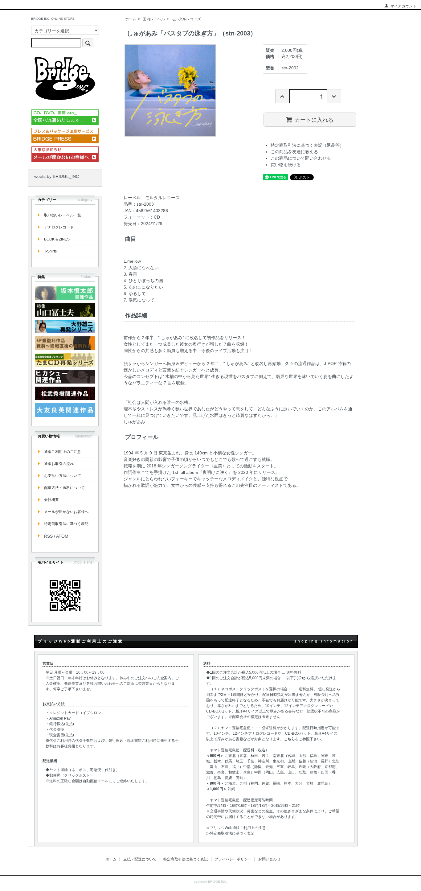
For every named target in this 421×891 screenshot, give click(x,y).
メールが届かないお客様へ (66, 512)
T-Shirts (50, 251)
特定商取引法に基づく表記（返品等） (307, 145)
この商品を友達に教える (294, 151)
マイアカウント (403, 6)
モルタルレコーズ (186, 19)
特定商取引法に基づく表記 (66, 524)
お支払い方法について (62, 476)
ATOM (62, 536)
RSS (48, 536)
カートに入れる (314, 119)
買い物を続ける (286, 164)
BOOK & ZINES (57, 239)
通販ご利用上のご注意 (62, 452)
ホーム (130, 19)
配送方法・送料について (64, 488)
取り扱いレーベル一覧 (62, 215)
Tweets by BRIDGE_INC (55, 176)
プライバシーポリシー (233, 859)
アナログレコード (59, 227)
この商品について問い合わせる (301, 158)
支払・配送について (140, 859)
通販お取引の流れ (59, 464)
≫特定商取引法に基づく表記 (230, 833)
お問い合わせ (269, 859)
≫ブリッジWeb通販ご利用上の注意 (236, 828)
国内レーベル (154, 19)
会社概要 (51, 500)
